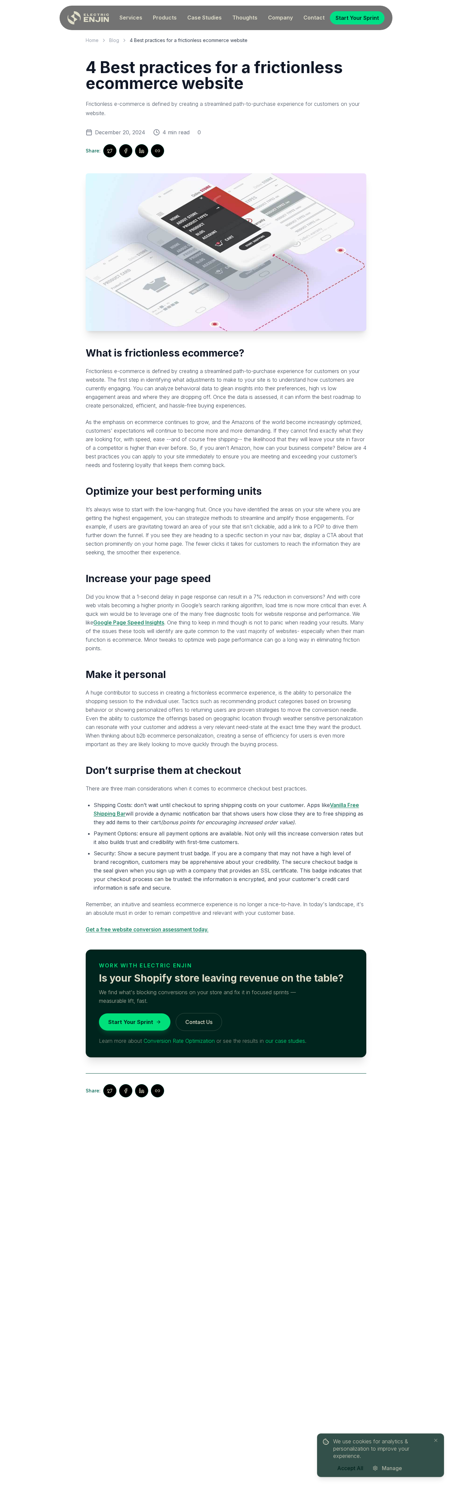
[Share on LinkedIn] (141, 150)
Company (280, 17)
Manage (392, 1468)
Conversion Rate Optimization (179, 1041)
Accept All (350, 1468)
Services (130, 17)
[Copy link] (157, 150)
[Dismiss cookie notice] (436, 1440)
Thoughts (244, 17)
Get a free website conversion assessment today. (147, 929)
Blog (114, 40)
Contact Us (198, 1022)
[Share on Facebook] (125, 150)
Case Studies (204, 17)
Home (92, 40)
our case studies (285, 1041)
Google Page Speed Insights (128, 622)
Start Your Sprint (357, 18)
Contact (314, 17)
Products (165, 17)
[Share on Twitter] (109, 150)
